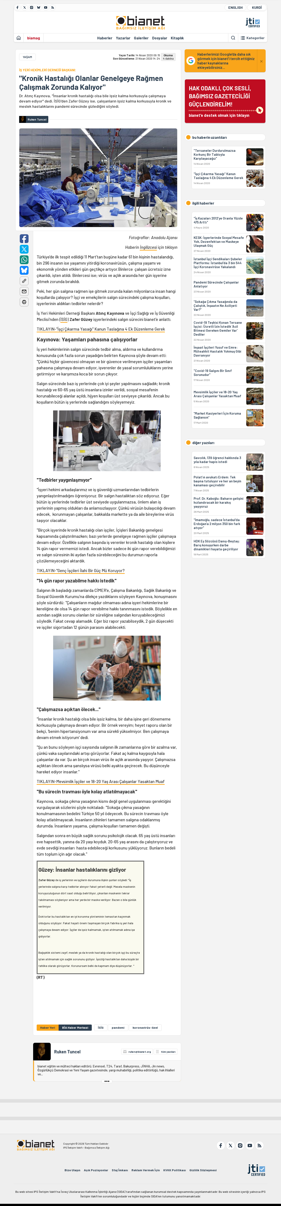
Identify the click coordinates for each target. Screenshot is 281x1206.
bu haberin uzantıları (209, 137)
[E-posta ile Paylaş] (24, 291)
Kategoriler (256, 38)
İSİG (63, 319)
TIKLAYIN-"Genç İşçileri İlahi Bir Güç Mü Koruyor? (81, 570)
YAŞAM (27, 57)
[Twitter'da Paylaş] (24, 249)
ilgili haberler (203, 203)
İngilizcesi (148, 247)
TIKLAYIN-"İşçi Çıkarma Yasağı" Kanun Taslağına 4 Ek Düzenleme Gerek (101, 328)
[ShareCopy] (24, 280)
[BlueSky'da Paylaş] (24, 270)
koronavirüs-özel (145, 1027)
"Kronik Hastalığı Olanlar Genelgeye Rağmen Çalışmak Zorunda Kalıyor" (91, 82)
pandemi (118, 1027)
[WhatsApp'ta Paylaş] (24, 259)
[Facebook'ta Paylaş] (24, 238)
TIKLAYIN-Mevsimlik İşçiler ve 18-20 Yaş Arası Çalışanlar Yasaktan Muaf (101, 781)
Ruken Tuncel (67, 1051)
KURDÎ (257, 7)
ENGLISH (235, 7)
